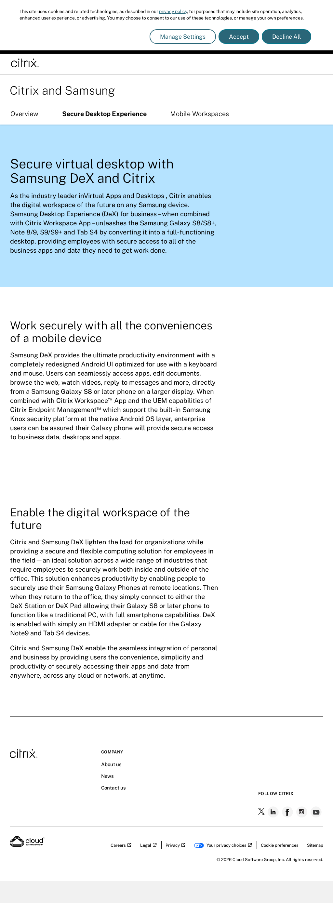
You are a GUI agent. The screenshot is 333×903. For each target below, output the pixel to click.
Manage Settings (183, 36)
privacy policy (173, 11)
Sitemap (315, 845)
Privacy (173, 845)
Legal (145, 845)
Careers (118, 845)
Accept (239, 36)
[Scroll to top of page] (315, 884)
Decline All (286, 36)
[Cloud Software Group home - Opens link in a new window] (27, 845)
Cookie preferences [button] (280, 845)
